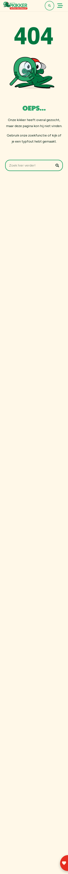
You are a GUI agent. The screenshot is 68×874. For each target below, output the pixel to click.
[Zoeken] (57, 165)
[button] (49, 5)
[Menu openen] (60, 5)
